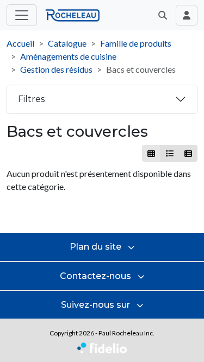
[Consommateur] (151, 153)
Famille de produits (135, 43)
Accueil (20, 43)
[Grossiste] (187, 153)
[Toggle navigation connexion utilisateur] (186, 15)
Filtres (31, 99)
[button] (162, 15)
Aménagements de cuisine (68, 56)
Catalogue (67, 43)
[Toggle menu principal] (22, 15)
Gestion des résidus (56, 69)
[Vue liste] (169, 153)
